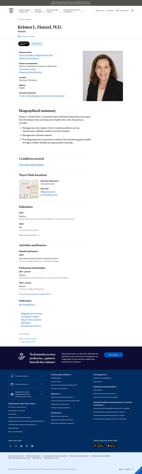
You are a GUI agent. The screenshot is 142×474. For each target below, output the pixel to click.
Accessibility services (49, 195)
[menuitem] (24, 44)
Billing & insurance (48, 191)
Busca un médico (26, 19)
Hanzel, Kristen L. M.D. (28, 342)
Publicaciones (36, 44)
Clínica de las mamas (27, 69)
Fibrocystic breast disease (31, 164)
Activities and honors (32, 245)
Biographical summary (37, 110)
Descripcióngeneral (24, 43)
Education (26, 206)
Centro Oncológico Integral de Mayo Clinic (36, 55)
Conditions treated (31, 158)
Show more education (28, 235)
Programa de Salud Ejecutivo (30, 72)
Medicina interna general (29, 58)
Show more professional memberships (34, 294)
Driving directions (48, 183)
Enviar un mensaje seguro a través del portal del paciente (42, 96)
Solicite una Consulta (28, 36)
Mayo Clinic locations (33, 174)
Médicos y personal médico (28, 339)
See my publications (27, 304)
